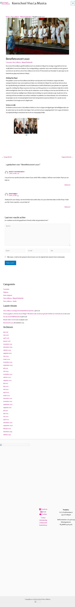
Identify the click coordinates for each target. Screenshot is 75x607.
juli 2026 (5, 332)
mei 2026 (6, 335)
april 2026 (6, 338)
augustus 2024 (7, 353)
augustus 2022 (7, 380)
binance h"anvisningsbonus (16, 171)
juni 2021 (5, 413)
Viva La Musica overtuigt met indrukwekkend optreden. (18, 310)
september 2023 (7, 365)
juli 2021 (5, 410)
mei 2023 (5, 371)
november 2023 (7, 362)
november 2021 (7, 401)
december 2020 (7, 422)
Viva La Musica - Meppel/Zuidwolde (22, 62)
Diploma (5, 292)
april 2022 (6, 392)
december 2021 (7, 398)
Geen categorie (7, 295)
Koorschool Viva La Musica (29, 3)
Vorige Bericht (7, 157)
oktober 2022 (7, 377)
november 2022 (7, 374)
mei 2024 (5, 356)
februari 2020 (7, 428)
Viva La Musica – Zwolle (10, 301)
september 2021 (7, 404)
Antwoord (67, 185)
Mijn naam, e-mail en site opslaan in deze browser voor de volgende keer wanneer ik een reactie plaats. (36, 257)
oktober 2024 (7, 350)
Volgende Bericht (67, 157)
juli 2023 (5, 368)
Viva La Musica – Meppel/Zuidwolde (13, 298)
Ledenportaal (43, 522)
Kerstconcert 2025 (8, 322)
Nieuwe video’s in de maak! (10, 319)
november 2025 (7, 344)
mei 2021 (5, 416)
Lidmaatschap (43, 520)
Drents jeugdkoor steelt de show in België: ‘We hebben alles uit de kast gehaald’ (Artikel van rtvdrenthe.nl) (32, 313)
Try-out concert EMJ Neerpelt (11, 316)
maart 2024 (6, 359)
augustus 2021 (7, 407)
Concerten (9, 62)
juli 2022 (5, 383)
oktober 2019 (7, 434)
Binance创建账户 (13, 193)
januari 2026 (6, 341)
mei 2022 (5, 389)
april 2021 (6, 419)
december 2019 (7, 431)
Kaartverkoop (43, 525)
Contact (43, 517)
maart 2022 (6, 395)
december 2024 (7, 347)
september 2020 (8, 425)
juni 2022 (5, 386)
